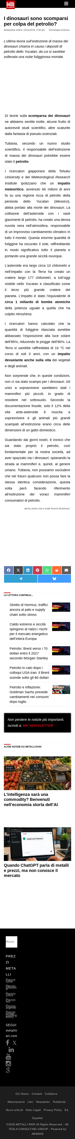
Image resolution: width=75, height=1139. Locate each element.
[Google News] (8, 1071)
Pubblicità (59, 1101)
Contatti (37, 1093)
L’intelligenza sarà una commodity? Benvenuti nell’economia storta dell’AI (31, 799)
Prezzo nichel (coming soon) (11, 1014)
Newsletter (43, 1101)
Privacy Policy (53, 1109)
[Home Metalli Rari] (10, 8)
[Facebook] (7, 1043)
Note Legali (33, 1109)
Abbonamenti (16, 1101)
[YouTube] (8, 1057)
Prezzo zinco (10, 994)
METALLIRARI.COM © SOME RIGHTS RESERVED (47, 509)
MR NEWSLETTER (38, 725)
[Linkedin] (11, 1050)
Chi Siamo (22, 1093)
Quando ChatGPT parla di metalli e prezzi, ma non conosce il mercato (36, 870)
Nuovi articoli (14, 1109)
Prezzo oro (10, 1000)
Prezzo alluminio (11, 987)
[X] (14, 1043)
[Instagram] (8, 1064)
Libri (30, 1101)
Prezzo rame (10, 980)
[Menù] (66, 4)
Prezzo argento (11, 1006)
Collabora (51, 1093)
